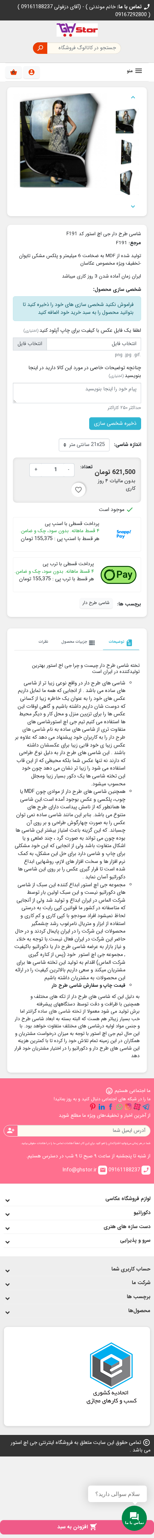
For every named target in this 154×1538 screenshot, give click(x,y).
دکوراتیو (142, 1213)
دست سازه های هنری (127, 1227)
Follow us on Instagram (128, 1107)
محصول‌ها (139, 1311)
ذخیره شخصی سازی (115, 423)
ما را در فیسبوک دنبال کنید (111, 1107)
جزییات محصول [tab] (78, 643)
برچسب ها (138, 1297)
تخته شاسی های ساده (59, 1011)
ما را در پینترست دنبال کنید (93, 1107)
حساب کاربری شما (130, 1269)
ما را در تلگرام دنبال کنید (146, 1107)
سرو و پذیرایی (135, 1240)
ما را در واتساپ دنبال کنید (119, 1107)
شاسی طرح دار (96, 603)
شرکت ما (141, 1283)
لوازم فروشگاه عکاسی (127, 1199)
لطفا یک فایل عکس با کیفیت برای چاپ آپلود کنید (82, 331)
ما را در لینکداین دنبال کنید (102, 1107)
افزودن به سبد (77, 1527)
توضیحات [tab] (121, 643)
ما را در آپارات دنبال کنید (137, 1107)
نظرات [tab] (43, 642)
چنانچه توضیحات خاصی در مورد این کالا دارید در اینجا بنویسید (84, 372)
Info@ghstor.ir (84, 1170)
